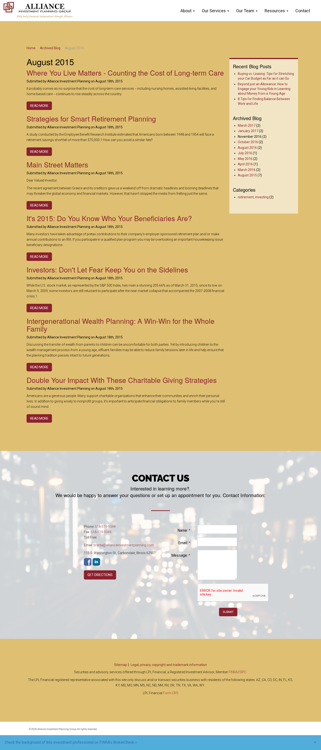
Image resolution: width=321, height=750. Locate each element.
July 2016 (245, 153)
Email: (184, 543)
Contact (302, 10)
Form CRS (170, 693)
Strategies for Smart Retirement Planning (91, 119)
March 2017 (246, 125)
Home (31, 48)
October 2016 (248, 142)
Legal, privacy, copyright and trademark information (169, 665)
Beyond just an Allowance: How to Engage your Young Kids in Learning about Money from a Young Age (264, 88)
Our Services (214, 10)
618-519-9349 (101, 532)
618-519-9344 (105, 526)
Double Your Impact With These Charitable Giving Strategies (122, 380)
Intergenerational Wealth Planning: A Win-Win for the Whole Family (121, 325)
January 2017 (248, 131)
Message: (180, 555)
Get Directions (100, 575)
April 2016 (245, 164)
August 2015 (247, 175)
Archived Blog (50, 48)
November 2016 (250, 136)
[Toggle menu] (195, 10)
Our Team (245, 10)
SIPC (242, 672)
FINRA (233, 672)
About (186, 10)
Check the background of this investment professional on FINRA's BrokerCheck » (71, 742)
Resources (275, 10)
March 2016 (246, 170)
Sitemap (120, 665)
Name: (183, 530)
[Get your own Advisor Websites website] (275, 732)
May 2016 (245, 159)
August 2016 (247, 148)
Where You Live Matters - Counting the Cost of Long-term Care (125, 73)
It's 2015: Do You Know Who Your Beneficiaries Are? (109, 218)
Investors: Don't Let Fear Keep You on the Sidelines (107, 269)
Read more (39, 106)
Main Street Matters (57, 164)
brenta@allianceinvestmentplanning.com (124, 545)
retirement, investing (253, 197)
